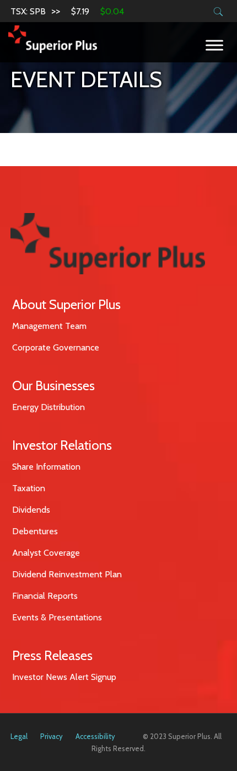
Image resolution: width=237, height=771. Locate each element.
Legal (19, 736)
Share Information (46, 466)
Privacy (51, 736)
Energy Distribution (48, 407)
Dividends (31, 509)
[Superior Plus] (52, 38)
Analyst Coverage (46, 552)
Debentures (35, 531)
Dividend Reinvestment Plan (67, 574)
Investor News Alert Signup (64, 677)
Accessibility (95, 736)
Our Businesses (53, 385)
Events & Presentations (57, 617)
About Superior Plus (66, 304)
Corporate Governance (55, 347)
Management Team (49, 326)
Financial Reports (45, 596)
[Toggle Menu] (214, 45)
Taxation (28, 488)
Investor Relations (62, 445)
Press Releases (52, 655)
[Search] (218, 11)
